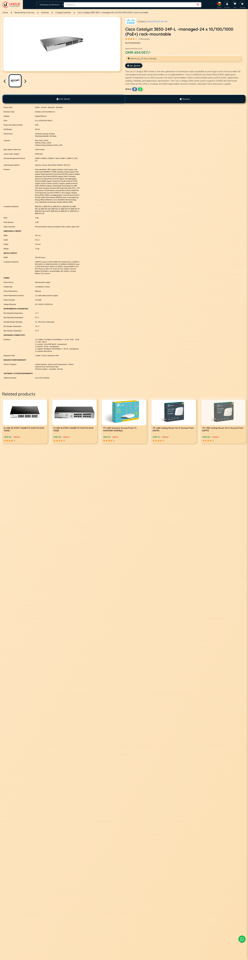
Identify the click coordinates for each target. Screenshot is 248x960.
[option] (25, 421)
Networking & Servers (25, 12)
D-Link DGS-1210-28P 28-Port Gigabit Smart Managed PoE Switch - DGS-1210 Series (221, 430)
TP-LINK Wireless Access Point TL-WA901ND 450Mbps (21, 429)
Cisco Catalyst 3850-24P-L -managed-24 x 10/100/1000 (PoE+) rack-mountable (113, 12)
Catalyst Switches (63, 12)
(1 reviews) (144, 39)
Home (5, 12)
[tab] (63, 99)
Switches (45, 12)
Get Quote (135, 65)
